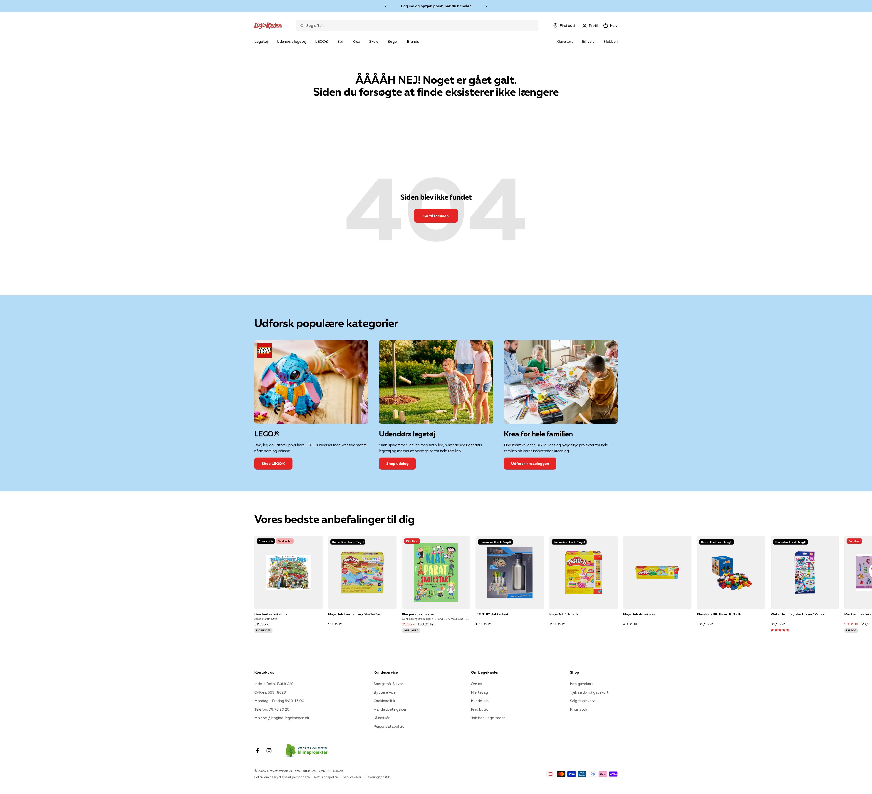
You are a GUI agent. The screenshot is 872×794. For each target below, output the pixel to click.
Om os (476, 683)
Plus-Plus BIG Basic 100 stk (719, 614)
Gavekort (565, 41)
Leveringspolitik (378, 777)
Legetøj (261, 41)
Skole (373, 41)
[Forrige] (385, 6)
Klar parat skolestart (419, 614)
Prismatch (578, 709)
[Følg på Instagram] (269, 751)
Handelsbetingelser (390, 709)
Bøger (392, 41)
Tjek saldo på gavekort (589, 692)
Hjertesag (479, 692)
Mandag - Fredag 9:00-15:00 (279, 700)
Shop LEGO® (273, 463)
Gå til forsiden (436, 216)
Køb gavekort (581, 683)
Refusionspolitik (326, 777)
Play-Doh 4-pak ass (639, 614)
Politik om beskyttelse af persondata (282, 777)
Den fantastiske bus (270, 614)
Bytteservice (385, 692)
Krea (356, 41)
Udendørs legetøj (291, 41)
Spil (340, 41)
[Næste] (486, 6)
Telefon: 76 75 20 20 (272, 709)
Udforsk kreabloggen (530, 463)
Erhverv (588, 41)
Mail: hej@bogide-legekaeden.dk (281, 717)
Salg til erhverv (582, 700)
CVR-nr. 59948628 (270, 692)
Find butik (479, 709)
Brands (413, 41)
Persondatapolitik (389, 726)
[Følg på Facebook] (257, 751)
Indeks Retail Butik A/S (273, 683)
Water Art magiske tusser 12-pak (797, 614)
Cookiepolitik (384, 700)
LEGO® (321, 41)
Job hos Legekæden (488, 717)
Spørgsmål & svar (388, 683)
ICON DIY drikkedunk (492, 614)
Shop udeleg (397, 463)
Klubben (611, 41)
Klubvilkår (381, 717)
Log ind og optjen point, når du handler (436, 6)
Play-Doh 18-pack (563, 614)
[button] (780, 629)
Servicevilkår (352, 777)
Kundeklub (480, 700)
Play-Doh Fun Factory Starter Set (355, 614)
